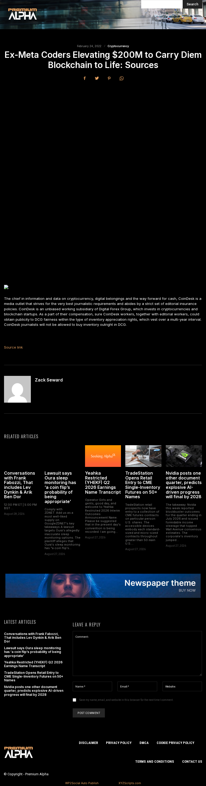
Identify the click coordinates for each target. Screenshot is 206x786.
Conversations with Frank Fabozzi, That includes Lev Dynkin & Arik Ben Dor (19, 484)
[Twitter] (96, 78)
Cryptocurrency (118, 46)
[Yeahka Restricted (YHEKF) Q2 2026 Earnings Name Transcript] (103, 456)
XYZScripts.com (130, 783)
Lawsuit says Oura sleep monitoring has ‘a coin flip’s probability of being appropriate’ (60, 487)
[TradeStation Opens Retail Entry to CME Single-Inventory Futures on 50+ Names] (143, 456)
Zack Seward (49, 380)
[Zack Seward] (17, 389)
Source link (13, 347)
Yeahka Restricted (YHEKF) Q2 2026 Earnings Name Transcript (103, 482)
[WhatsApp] (121, 78)
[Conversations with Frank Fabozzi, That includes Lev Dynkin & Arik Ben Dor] (22, 456)
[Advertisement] (103, 125)
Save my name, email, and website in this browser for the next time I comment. (126, 699)
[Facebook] (84, 78)
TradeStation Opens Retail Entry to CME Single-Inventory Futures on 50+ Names (142, 484)
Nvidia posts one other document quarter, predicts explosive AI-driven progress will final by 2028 (184, 484)
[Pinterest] (109, 78)
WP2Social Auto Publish (82, 783)
